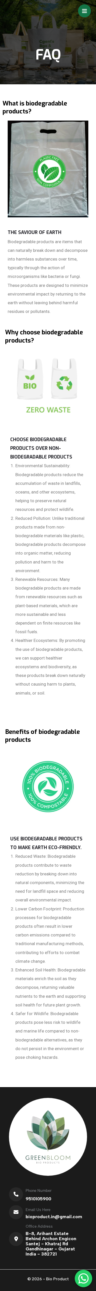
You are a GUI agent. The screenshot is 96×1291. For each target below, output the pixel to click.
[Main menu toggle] (84, 10)
